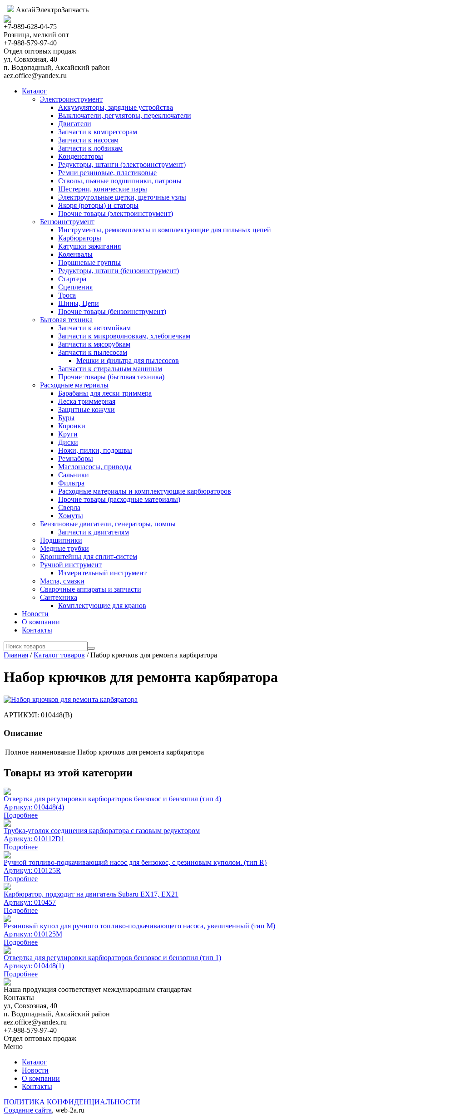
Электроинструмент (71, 99)
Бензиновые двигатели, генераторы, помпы (108, 524)
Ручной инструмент (71, 565)
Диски (68, 442)
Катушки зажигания (89, 246)
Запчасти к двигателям (93, 532)
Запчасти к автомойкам (94, 328)
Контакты (37, 630)
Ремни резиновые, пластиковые (107, 173)
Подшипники (61, 540)
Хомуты (70, 516)
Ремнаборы (75, 458)
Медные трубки (64, 548)
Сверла (69, 507)
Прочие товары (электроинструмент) (115, 213)
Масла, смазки (62, 581)
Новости (35, 614)
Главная (16, 655)
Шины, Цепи (78, 303)
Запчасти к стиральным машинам (110, 369)
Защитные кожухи (86, 409)
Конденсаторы (80, 156)
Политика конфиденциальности (72, 1102)
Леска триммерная (86, 401)
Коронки (71, 426)
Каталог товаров (59, 655)
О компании (41, 622)
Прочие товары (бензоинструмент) (112, 311)
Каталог (34, 91)
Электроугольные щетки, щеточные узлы (122, 197)
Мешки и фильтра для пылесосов (127, 360)
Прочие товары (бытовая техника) (111, 377)
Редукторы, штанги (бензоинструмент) (118, 271)
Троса (67, 295)
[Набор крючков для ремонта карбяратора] (71, 699)
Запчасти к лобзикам (90, 148)
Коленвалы (75, 254)
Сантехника (58, 597)
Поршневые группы (89, 262)
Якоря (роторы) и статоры (98, 205)
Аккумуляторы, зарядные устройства (115, 107)
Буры (66, 418)
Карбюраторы (79, 238)
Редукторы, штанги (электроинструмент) (122, 164)
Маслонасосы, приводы (95, 467)
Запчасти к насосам (88, 140)
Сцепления (75, 287)
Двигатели (74, 123)
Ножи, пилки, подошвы (95, 450)
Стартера (72, 279)
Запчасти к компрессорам (97, 132)
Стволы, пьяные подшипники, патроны (120, 181)
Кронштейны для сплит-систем (88, 556)
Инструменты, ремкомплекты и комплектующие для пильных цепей (164, 230)
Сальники (73, 475)
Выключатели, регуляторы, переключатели (124, 115)
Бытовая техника (66, 320)
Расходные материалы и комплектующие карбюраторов (144, 491)
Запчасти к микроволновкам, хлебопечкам (124, 336)
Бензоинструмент (67, 222)
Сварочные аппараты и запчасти (90, 589)
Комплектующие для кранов (102, 605)
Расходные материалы (74, 385)
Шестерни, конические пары (102, 189)
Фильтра (71, 483)
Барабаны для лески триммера (105, 393)
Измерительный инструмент (102, 573)
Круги (68, 434)
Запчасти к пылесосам (92, 352)
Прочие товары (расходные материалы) (119, 499)
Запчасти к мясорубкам (94, 344)
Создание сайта (28, 1110)
